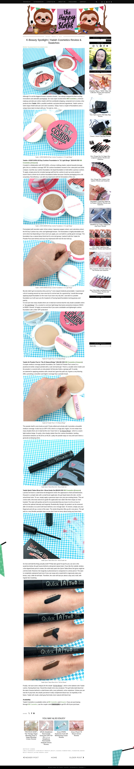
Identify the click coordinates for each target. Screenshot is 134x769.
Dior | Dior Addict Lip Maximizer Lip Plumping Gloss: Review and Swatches (100, 291)
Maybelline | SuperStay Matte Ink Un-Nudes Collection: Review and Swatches (100, 203)
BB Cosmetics (70, 362)
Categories (38, 1)
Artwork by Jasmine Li (78, 767)
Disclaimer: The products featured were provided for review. (35, 46)
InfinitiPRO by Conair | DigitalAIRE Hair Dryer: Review (100, 225)
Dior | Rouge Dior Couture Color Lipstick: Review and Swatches (100, 180)
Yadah (46, 752)
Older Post (76, 758)
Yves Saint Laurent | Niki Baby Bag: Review (100, 115)
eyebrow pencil (66, 750)
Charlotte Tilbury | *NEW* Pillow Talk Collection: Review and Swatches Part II (100, 92)
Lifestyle (50, 1)
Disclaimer (73, 1)
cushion (58, 750)
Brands (26, 1)
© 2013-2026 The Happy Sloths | (59, 767)
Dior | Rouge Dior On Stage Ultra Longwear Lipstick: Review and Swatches (100, 157)
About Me (61, 1)
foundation (75, 750)
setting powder (39, 752)
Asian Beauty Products (43, 750)
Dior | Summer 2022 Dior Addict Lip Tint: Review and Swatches (100, 269)
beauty (53, 750)
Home (54, 758)
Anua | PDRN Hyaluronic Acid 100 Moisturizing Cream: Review (61, 734)
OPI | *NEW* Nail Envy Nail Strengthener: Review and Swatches (100, 248)
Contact (83, 1)
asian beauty (32, 750)
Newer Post (32, 758)
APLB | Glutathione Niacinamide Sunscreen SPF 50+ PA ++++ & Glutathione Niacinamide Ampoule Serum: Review (46, 738)
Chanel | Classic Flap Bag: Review (100, 136)
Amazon (34, 163)
